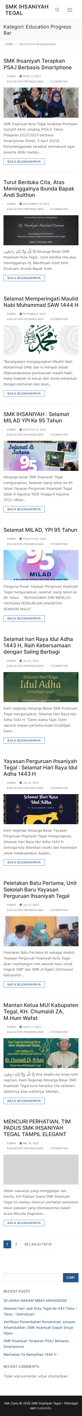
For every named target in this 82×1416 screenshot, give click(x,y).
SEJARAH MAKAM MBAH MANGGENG (35, 1300)
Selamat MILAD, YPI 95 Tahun (40, 530)
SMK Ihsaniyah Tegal (27, 10)
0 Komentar (59, 81)
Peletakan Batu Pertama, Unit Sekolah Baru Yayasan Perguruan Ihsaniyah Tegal (40, 889)
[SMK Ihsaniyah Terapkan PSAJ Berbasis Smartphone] (41, 102)
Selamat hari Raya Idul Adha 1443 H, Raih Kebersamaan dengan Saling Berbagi (38, 645)
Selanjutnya (38, 1244)
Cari (71, 1277)
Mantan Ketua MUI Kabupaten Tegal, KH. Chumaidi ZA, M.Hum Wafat (40, 1011)
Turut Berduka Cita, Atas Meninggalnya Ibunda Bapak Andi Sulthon (38, 188)
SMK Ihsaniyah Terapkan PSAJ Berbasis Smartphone (37, 64)
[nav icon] (70, 9)
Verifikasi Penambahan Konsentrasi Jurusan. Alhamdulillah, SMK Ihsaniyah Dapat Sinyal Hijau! (39, 1327)
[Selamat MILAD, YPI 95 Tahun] (41, 565)
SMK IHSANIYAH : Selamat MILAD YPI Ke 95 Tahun (36, 417)
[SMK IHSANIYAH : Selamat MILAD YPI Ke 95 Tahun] (41, 456)
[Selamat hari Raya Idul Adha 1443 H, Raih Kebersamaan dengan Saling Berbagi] (41, 687)
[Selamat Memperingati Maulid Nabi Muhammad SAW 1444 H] (41, 340)
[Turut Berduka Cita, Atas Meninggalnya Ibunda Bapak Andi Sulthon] (41, 230)
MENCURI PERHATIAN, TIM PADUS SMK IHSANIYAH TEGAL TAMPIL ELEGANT (37, 1127)
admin (11, 76)
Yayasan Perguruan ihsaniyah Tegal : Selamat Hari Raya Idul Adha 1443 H (40, 767)
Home (9, 44)
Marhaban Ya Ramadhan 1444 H (29, 1354)
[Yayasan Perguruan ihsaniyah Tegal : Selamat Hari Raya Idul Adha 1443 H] (41, 809)
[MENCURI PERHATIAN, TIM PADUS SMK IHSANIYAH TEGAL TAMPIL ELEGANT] (41, 1170)
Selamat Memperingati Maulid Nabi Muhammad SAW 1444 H (41, 301)
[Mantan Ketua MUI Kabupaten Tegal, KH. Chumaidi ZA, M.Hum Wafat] (41, 1053)
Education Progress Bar (24, 81)
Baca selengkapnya (24, 161)
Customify (44, 1408)
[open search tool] (57, 10)
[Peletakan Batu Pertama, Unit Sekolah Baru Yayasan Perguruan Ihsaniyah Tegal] (41, 931)
